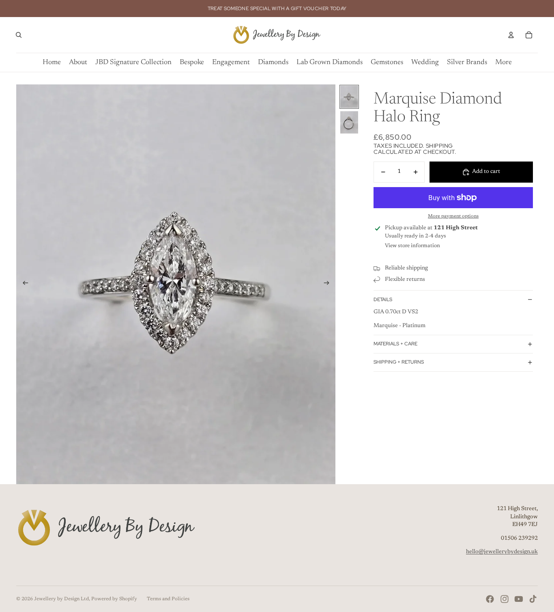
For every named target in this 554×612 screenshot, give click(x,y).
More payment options (453, 216)
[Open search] (19, 35)
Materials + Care (395, 343)
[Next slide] (329, 284)
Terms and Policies (168, 599)
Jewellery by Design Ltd (61, 599)
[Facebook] (490, 599)
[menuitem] (503, 62)
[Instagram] (504, 599)
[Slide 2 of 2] (349, 122)
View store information (412, 245)
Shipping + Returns (399, 362)
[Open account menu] (511, 35)
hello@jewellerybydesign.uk (502, 552)
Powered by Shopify (114, 599)
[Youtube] (519, 599)
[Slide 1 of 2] (349, 97)
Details (383, 299)
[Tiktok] (533, 599)
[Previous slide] (23, 284)
